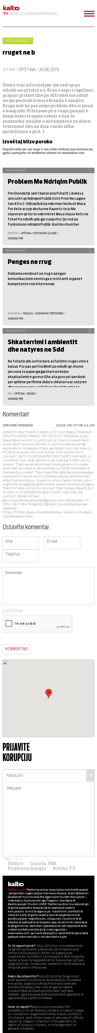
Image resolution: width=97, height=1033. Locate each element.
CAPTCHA (12, 611)
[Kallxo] (16, 884)
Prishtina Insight (27, 868)
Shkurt (15, 863)
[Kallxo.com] (30, 10)
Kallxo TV (64, 868)
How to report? (20, 1006)
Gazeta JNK (43, 863)
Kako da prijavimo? (23, 976)
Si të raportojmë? (22, 945)
